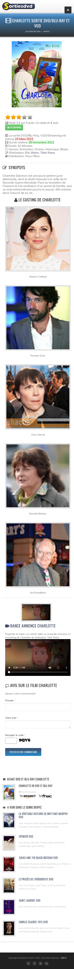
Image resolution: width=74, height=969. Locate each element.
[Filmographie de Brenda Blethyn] (38, 477)
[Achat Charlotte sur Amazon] (28, 796)
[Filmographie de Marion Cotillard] (38, 240)
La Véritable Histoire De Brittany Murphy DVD (43, 815)
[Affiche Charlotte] (37, 74)
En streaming (15, 127)
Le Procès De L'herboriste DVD (36, 879)
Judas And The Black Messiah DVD (38, 858)
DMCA (64, 958)
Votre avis (11, 717)
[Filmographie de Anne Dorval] (38, 398)
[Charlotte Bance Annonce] (38, 612)
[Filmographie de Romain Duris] (38, 319)
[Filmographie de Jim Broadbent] (38, 556)
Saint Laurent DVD (29, 900)
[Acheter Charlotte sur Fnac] (45, 796)
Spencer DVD (26, 836)
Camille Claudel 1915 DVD (33, 922)
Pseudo (10, 700)
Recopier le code (15, 735)
